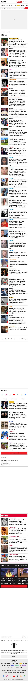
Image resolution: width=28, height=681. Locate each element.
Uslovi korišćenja (20, 672)
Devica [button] (17, 640)
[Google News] (25, 394)
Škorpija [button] (24, 640)
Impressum (14, 670)
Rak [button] (11, 640)
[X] (10, 394)
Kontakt (9, 670)
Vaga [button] (20, 640)
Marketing (4, 670)
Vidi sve (14, 586)
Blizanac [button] (8, 640)
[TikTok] (18, 394)
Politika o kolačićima (21, 670)
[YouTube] (14, 394)
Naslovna (3, 31)
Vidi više (14, 656)
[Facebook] (2, 394)
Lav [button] (14, 640)
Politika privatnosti (12, 672)
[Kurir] (3, 2)
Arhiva (22, 338)
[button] (26, 637)
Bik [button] (4, 640)
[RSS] (22, 394)
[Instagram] (6, 394)
